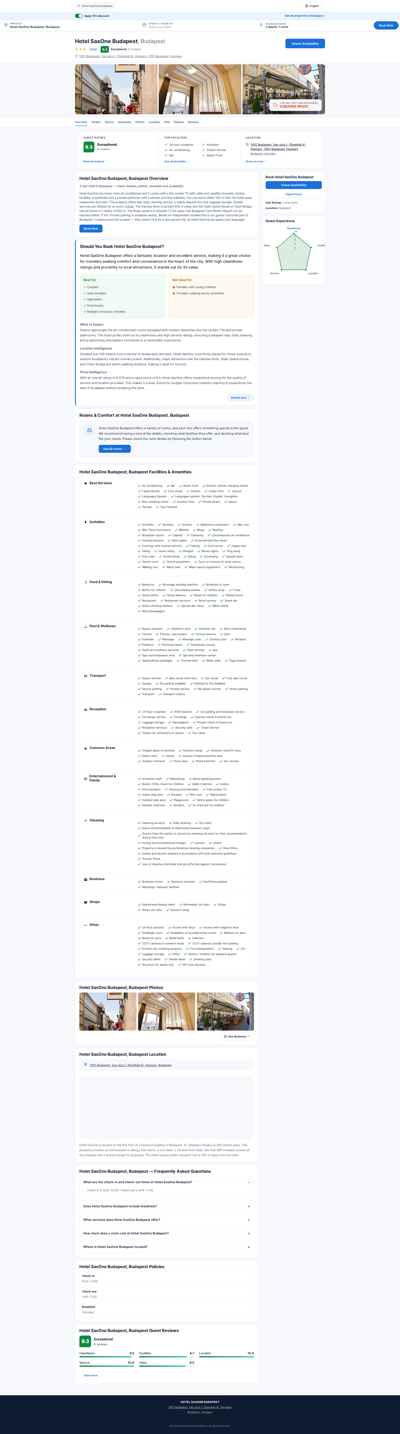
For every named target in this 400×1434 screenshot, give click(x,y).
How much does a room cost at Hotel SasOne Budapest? (126, 1233)
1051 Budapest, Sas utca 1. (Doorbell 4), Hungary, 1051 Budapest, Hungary (130, 56)
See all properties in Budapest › (305, 15)
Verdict (96, 122)
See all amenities (175, 161)
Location (154, 122)
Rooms (109, 122)
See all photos (237, 1036)
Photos (140, 122)
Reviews (193, 122)
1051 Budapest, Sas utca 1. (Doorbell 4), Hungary (200, 1407)
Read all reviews (94, 161)
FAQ (167, 122)
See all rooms (112, 448)
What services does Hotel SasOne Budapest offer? (121, 1220)
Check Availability (305, 44)
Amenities (124, 122)
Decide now (238, 397)
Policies (179, 122)
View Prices (293, 194)
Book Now (386, 25)
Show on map (254, 161)
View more (91, 1375)
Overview (81, 122)
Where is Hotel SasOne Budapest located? (115, 1247)
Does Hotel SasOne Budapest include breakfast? (120, 1206)
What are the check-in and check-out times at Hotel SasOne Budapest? (137, 1182)
